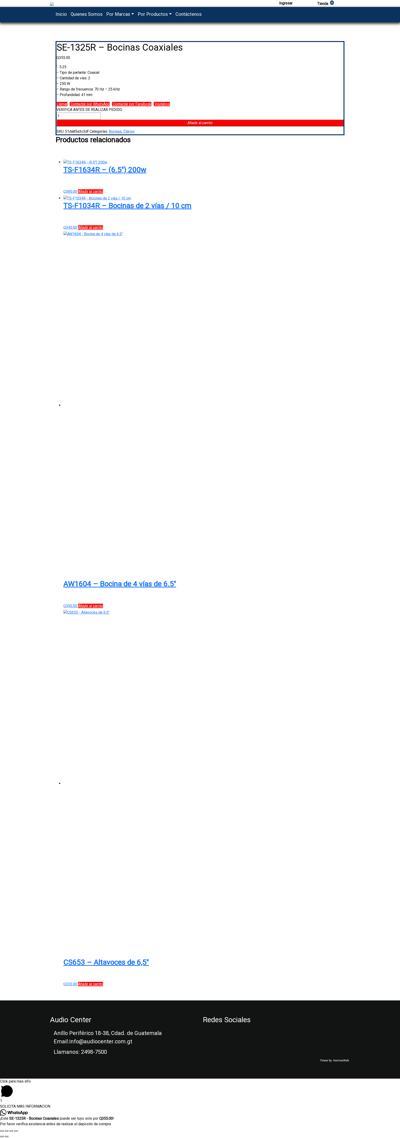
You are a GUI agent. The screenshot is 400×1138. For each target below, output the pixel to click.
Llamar (61, 104)
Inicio (61, 14)
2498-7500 (94, 1052)
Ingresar (286, 3)
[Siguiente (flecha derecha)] (6, 1136)
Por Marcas (118, 14)
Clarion (128, 131)
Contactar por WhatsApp (90, 104)
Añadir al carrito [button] (90, 191)
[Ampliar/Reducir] (16, 1131)
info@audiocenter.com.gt (100, 1041)
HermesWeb (341, 1060)
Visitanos (162, 104)
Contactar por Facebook (131, 104)
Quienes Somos (87, 14)
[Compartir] (6, 1131)
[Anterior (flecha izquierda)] (2, 1136)
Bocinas (115, 131)
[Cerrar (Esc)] (2, 1131)
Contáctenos (188, 14)
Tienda (325, 3)
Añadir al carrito (200, 123)
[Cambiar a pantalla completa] (11, 1131)
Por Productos (153, 14)
